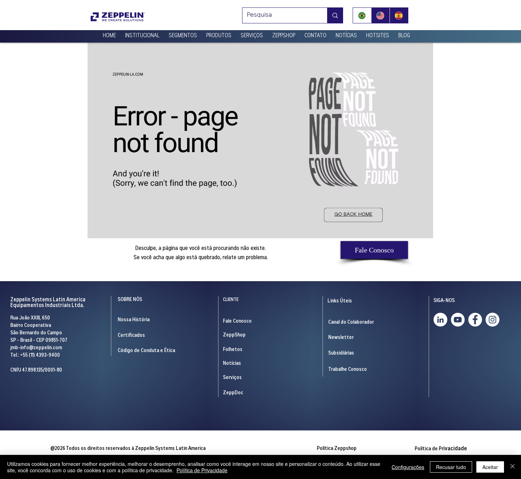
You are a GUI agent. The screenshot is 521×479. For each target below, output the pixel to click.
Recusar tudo (451, 466)
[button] (142, 33)
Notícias (232, 363)
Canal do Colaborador (351, 322)
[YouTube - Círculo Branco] (458, 320)
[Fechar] (512, 467)
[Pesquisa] (335, 15)
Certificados (131, 335)
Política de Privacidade (202, 470)
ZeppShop (234, 335)
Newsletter (341, 337)
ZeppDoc (233, 393)
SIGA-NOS (444, 300)
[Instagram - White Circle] (492, 320)
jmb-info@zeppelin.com (36, 348)
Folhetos (232, 349)
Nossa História (134, 320)
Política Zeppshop (337, 448)
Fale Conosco (237, 321)
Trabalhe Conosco (347, 369)
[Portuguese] (362, 15)
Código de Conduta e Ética (146, 350)
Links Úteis (339, 301)
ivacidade (441, 449)
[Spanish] (399, 15)
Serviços (232, 377)
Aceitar (490, 466)
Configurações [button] (408, 466)
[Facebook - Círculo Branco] (475, 320)
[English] (380, 15)
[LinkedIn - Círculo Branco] (440, 320)
